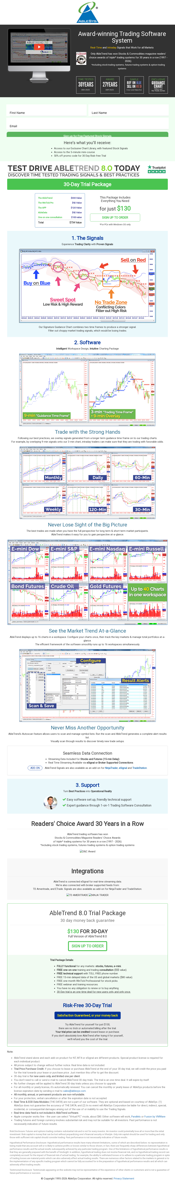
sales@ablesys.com (74, 1090)
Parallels (136, 1116)
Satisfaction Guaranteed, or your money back (87, 1015)
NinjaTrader (111, 767)
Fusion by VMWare (154, 1116)
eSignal (123, 767)
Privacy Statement (124, 1178)
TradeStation (139, 767)
